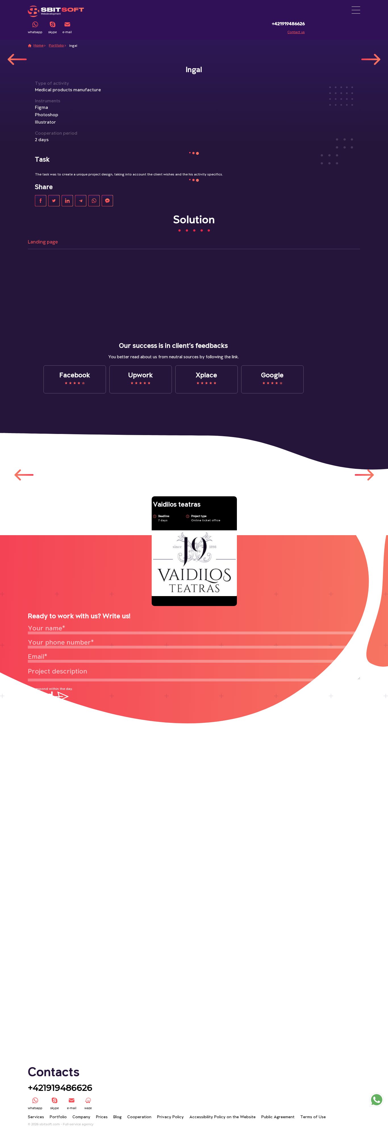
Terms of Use (313, 1117)
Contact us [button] (296, 32)
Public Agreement (278, 1117)
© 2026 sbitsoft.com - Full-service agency (60, 1124)
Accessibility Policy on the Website (222, 1117)
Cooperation (139, 1117)
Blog (117, 1117)
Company (81, 1117)
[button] (356, 10)
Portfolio (56, 45)
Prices (102, 1117)
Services (36, 1117)
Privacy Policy (170, 1117)
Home (38, 45)
